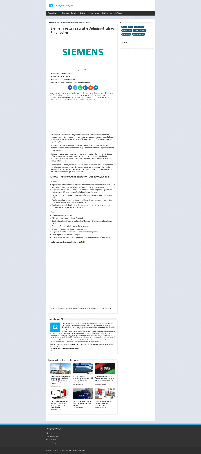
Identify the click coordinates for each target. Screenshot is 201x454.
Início (50, 22)
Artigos (90, 13)
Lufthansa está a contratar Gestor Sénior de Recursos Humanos (82, 403)
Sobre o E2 (49, 433)
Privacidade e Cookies (52, 436)
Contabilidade (68, 82)
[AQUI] (81, 242)
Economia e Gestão (79, 82)
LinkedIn (53, 351)
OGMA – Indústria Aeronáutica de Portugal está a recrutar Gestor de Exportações (83, 379)
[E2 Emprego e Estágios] (61, 5)
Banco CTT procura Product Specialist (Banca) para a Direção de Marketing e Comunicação (59, 404)
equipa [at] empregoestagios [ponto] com (70, 344)
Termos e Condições (52, 443)
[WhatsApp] (80, 87)
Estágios (74, 13)
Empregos (65, 13)
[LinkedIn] (85, 87)
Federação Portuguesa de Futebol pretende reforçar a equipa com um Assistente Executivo (104, 379)
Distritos (105, 13)
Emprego (56, 79)
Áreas (97, 13)
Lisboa (73, 79)
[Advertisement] (82, 117)
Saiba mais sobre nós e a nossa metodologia (64, 348)
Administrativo (59, 82)
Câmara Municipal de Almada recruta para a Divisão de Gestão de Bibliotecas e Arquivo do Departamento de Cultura (60, 380)
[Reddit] (90, 87)
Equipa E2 (56, 73)
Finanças (88, 82)
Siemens (87, 70)
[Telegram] (95, 87)
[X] (75, 87)
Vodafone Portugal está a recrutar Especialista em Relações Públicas (103, 403)
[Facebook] (70, 87)
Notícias (82, 13)
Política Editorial (51, 439)
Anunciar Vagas (116, 13)
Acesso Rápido (53, 13)
